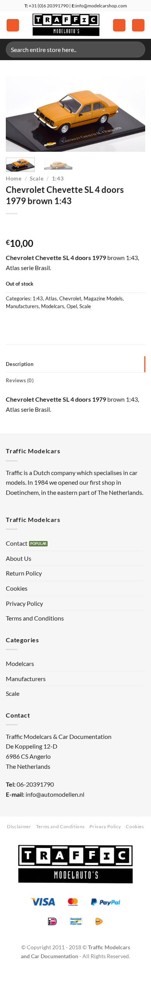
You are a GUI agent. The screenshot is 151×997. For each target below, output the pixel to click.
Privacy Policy (24, 603)
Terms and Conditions (35, 618)
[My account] (119, 25)
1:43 (58, 178)
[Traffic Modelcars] (66, 25)
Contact (16, 543)
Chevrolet (70, 298)
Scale (36, 178)
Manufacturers (22, 306)
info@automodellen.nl (55, 794)
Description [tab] (19, 364)
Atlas (51, 298)
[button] (13, 25)
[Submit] (136, 49)
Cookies (16, 588)
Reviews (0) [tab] (20, 380)
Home (14, 178)
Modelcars (52, 306)
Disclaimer (19, 826)
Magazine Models (103, 298)
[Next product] (13, 226)
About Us (18, 558)
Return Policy (24, 573)
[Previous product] (28, 226)
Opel (72, 306)
